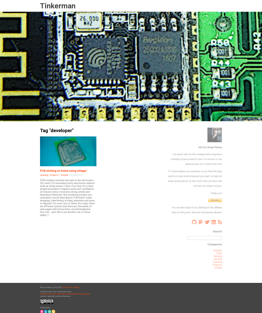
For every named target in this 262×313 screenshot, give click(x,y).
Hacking (217, 256)
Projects (54, 175)
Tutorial (64, 175)
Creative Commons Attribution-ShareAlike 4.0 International (65, 294)
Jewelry (217, 259)
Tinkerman (58, 6)
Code (219, 253)
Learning (44, 175)
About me (67, 287)
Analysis (217, 250)
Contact (76, 287)
